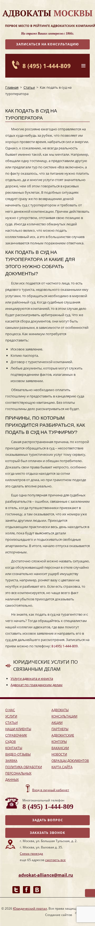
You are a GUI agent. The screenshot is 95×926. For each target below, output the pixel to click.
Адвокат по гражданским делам (37, 684)
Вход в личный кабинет (50, 790)
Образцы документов (70, 760)
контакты (13, 748)
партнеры (59, 729)
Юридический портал (30, 908)
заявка (11, 760)
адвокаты (60, 710)
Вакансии (60, 748)
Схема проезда (31, 853)
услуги (11, 716)
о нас (10, 710)
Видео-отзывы (18, 754)
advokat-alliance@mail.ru (45, 875)
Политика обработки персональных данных (23, 773)
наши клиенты (18, 729)
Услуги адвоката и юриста (32, 678)
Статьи (29, 87)
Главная (11, 87)
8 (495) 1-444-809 (46, 66)
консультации (64, 716)
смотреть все (55, 860)
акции (57, 722)
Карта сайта (62, 767)
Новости (59, 754)
